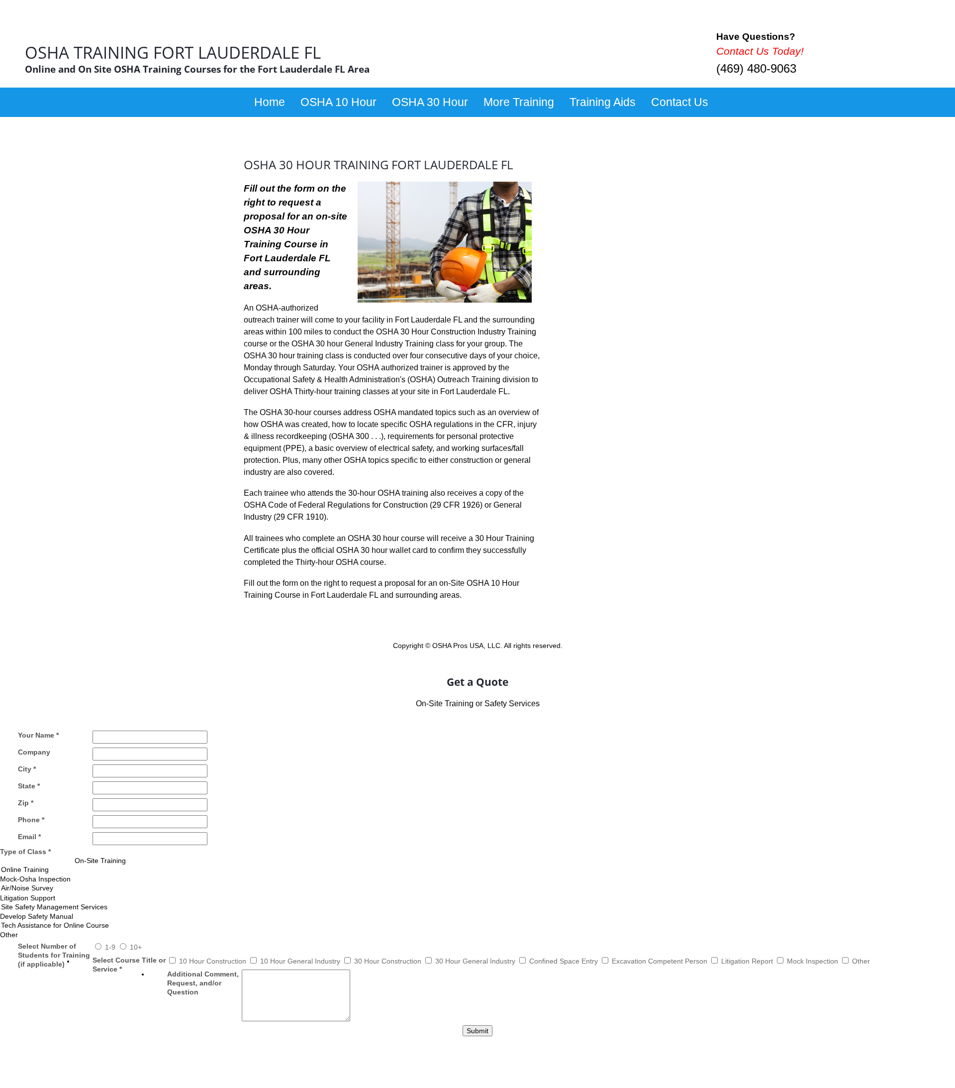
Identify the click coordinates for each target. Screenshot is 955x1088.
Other (861, 961)
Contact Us (679, 102)
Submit (477, 1031)
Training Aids (603, 102)
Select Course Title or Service (129, 964)
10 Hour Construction (213, 961)
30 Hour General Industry (476, 961)
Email (29, 837)
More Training (518, 102)
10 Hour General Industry (301, 961)
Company (34, 752)
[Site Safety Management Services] (477, 907)
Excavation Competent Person (660, 961)
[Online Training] (477, 869)
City (27, 769)
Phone (31, 820)
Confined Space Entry (564, 961)
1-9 (111, 947)
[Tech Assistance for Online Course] (477, 925)
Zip (25, 803)
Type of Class (25, 852)
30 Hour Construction (388, 961)
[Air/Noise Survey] (477, 888)
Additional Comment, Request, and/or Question (203, 983)
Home (269, 102)
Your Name (38, 735)
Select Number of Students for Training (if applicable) (54, 955)
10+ (136, 947)
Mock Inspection (813, 961)
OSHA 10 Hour (338, 102)
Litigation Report (748, 961)
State (29, 786)
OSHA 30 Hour (430, 102)
